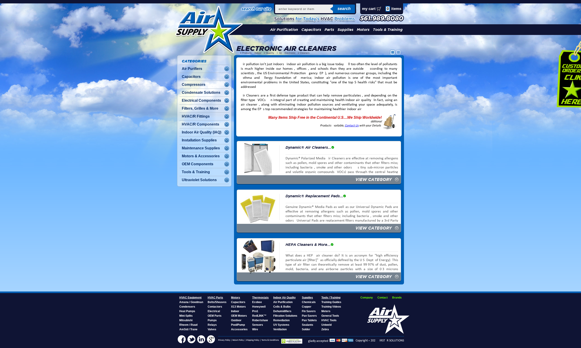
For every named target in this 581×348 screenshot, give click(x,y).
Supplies (345, 29)
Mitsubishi (185, 320)
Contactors (215, 306)
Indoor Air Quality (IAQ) (268, 53)
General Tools (330, 315)
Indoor (235, 311)
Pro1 (255, 311)
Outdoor (236, 320)
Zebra (325, 329)
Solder (306, 329)
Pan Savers (309, 315)
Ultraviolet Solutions (199, 180)
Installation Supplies (199, 140)
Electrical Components (201, 100)
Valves (212, 329)
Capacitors (311, 29)
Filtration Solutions (285, 315)
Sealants (307, 324)
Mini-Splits (186, 315)
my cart (369, 9)
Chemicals (309, 302)
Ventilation (280, 329)
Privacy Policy (224, 340)
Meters (325, 311)
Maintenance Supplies (201, 148)
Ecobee (257, 302)
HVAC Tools (329, 320)
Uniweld (326, 324)
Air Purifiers (192, 69)
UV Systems (281, 324)
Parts (329, 29)
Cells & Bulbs (282, 306)
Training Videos (331, 306)
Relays (212, 324)
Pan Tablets (309, 320)
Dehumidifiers (282, 311)
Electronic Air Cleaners (297, 53)
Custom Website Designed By (378, 344)
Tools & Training (388, 29)
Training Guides (331, 302)
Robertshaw (260, 320)
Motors (363, 29)
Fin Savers (309, 311)
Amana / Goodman (191, 302)
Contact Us (352, 125)
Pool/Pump (238, 324)
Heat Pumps (187, 311)
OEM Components (197, 164)
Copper (306, 306)
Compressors (193, 84)
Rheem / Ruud (188, 324)
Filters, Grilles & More (200, 108)
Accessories (239, 329)
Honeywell (259, 306)
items (394, 9)
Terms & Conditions (270, 340)
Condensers (187, 306)
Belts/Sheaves (217, 302)
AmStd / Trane (188, 329)
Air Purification (284, 29)
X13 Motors (238, 306)
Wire (255, 329)
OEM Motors (239, 315)
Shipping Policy (252, 340)
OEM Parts (215, 315)
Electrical (214, 311)
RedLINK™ (259, 315)
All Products (245, 53)
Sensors (257, 324)
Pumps (212, 320)
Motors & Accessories (201, 156)
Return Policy (238, 340)
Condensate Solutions (201, 92)
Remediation (281, 320)
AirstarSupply (398, 344)
